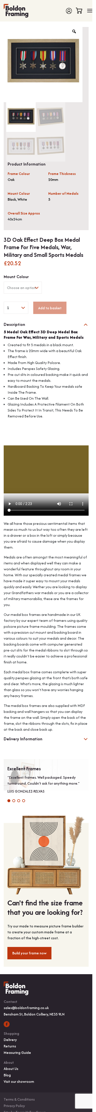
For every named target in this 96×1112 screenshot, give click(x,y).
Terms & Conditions (19, 1099)
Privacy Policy (14, 1105)
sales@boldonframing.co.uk (26, 1007)
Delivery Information (23, 739)
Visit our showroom (19, 1081)
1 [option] (8, 307)
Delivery (10, 1039)
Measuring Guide (17, 1052)
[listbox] (23, 288)
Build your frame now (29, 953)
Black (12, 199)
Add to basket (50, 308)
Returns (10, 1046)
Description (14, 324)
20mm (53, 179)
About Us (11, 1068)
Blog (7, 1075)
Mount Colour (16, 277)
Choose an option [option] (21, 287)
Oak (11, 179)
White (22, 199)
